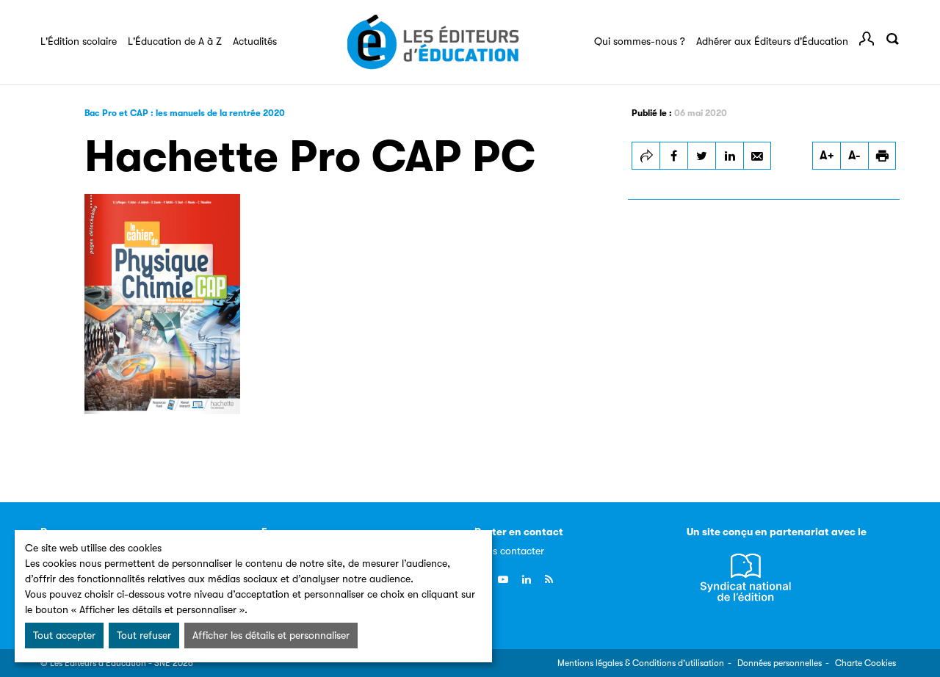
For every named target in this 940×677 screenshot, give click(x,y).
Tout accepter (64, 635)
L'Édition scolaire (78, 41)
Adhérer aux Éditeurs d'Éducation (772, 41)
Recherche (892, 39)
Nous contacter (509, 551)
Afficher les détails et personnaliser (271, 635)
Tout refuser (144, 635)
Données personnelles (779, 663)
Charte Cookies (865, 663)
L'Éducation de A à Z (175, 41)
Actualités (255, 41)
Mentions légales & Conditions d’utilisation (640, 663)
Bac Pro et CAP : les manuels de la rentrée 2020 (184, 113)
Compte (866, 39)
